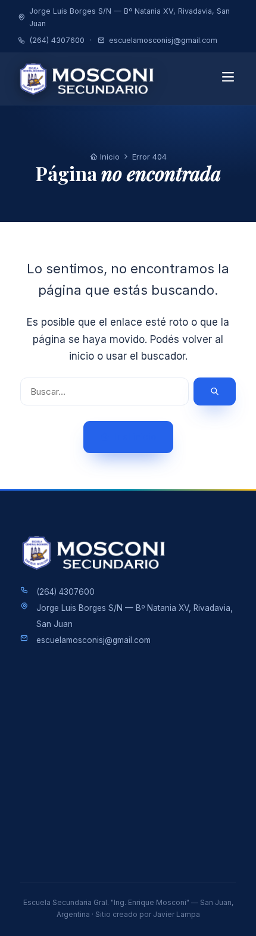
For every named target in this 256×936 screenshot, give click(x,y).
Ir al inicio (135, 436)
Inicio (109, 156)
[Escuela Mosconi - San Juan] (90, 78)
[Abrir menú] (227, 78)
